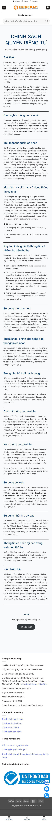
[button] (4, 8)
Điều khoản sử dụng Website (15, 745)
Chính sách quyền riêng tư (14, 750)
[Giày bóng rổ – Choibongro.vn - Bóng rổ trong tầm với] (26, 7)
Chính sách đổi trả (10, 727)
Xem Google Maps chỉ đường (34, 684)
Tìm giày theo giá (24, 15)
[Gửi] (46, 21)
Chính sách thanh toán (12, 719)
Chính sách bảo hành (12, 732)
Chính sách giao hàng (12, 723)
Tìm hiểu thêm (26, 627)
